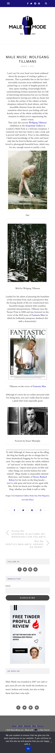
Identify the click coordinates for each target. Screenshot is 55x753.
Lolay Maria (29, 499)
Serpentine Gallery (34, 125)
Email (8, 586)
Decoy (36, 476)
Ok (28, 748)
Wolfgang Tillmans (37, 122)
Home (14, 726)
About (20, 726)
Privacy (40, 726)
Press (34, 726)
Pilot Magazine (43, 496)
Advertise (27, 726)
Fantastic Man (38, 315)
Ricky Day (33, 496)
